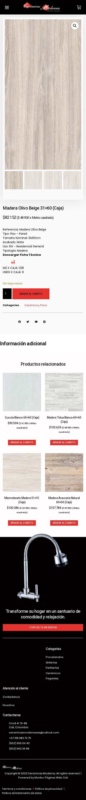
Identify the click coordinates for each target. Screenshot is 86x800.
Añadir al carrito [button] (21, 442)
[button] (7, 7)
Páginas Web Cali (56, 777)
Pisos (43, 305)
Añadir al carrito (30, 293)
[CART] (79, 7)
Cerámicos (31, 305)
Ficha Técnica (26, 264)
